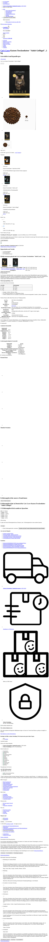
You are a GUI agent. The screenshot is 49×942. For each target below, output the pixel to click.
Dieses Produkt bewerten (5, 500)
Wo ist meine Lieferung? (8, 797)
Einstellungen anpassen (18, 853)
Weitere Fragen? (6, 788)
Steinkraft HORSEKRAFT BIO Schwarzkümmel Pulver (14, 543)
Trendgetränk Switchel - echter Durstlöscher (12, 537)
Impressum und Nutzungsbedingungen (11, 826)
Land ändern (9, 821)
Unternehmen (6, 833)
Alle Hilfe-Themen (9, 16)
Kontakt (7, 15)
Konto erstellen (6, 32)
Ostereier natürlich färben (8, 533)
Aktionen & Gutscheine (8, 787)
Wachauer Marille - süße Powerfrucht (10, 534)
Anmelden (5, 794)
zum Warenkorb (6, 3)
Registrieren (5, 795)
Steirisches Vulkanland (7, 805)
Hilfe (4, 9)
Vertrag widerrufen (4, 837)
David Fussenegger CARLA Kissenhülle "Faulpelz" (13, 546)
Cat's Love (5, 50)
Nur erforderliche (9, 853)
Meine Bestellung (6, 783)
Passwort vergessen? (7, 796)
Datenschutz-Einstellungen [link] (8, 830)
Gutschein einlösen (7, 798)
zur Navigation (6, 1)
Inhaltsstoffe (4, 323)
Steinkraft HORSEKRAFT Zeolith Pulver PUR (12, 544)
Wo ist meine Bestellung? (11, 10)
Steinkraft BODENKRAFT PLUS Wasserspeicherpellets (14, 547)
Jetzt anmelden (6, 28)
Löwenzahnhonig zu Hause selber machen (11, 538)
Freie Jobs (5, 813)
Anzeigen (2, 525)
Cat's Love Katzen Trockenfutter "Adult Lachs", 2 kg (13, 268)
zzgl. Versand (18, 152)
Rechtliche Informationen (7, 355)
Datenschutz (5, 827)
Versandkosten (8, 12)
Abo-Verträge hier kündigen (8, 831)
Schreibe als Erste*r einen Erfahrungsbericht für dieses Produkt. (32, 528)
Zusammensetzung (5, 317)
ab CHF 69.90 (14, 6)
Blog (4, 804)
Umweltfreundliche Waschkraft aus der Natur (12, 535)
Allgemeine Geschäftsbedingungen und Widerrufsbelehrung (15, 828)
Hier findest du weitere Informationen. (8, 733)
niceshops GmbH (9, 823)
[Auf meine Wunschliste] (1, 241)
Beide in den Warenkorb (5, 271)
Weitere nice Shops (7, 835)
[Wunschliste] (4, 35)
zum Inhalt (5, 2)
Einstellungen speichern (5, 939)
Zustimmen (3, 853)
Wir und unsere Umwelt (8, 803)
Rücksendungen (9, 11)
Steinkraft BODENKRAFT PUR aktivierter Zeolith (13, 545)
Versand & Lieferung (7, 785)
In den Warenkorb (4, 240)
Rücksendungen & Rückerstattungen (10, 786)
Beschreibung (4, 273)
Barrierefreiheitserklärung (8, 829)
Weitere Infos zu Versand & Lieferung (8, 246)
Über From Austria (7, 809)
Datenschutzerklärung (38, 850)
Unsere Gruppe (6, 811)
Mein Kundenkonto (7, 781)
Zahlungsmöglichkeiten (10, 13)
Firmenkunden (6, 790)
